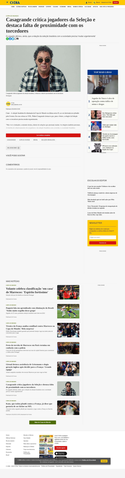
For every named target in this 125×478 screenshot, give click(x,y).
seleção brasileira (48, 140)
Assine (116, 2)
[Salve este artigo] (15, 39)
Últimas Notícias (21, 6)
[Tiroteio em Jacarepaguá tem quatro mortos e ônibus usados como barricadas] (96, 141)
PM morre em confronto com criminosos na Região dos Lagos (109, 147)
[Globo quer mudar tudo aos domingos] (96, 130)
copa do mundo (24, 140)
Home (13, 6)
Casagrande (11, 140)
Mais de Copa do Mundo (43, 422)
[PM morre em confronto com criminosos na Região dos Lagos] (96, 152)
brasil (35, 140)
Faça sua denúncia (29, 449)
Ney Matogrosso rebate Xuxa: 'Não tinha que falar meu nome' (109, 114)
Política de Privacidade (27, 452)
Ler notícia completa (43, 135)
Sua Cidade (87, 6)
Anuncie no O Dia (106, 2)
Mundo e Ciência (78, 6)
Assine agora (60, 448)
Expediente (59, 466)
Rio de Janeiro (32, 6)
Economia (63, 6)
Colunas (55, 6)
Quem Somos (77, 466)
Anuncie (37, 466)
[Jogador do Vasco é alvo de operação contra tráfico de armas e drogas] (102, 84)
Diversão (41, 6)
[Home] (15, 4)
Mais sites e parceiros (107, 6)
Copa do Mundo (12, 16)
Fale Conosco (68, 466)
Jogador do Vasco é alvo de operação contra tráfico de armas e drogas (103, 101)
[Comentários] (17, 39)
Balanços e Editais (29, 446)
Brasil (69, 6)
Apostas (95, 6)
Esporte (48, 6)
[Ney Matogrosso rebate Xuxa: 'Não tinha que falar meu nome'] (96, 119)
